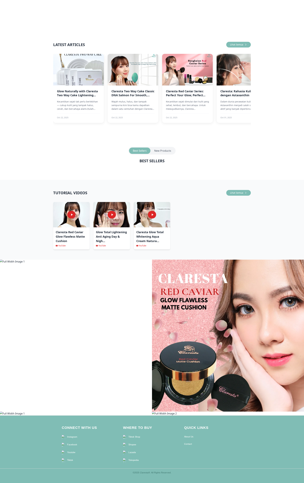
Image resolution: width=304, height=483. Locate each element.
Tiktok (70, 460)
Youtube (71, 452)
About (236, 5)
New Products (162, 150)
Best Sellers (140, 150)
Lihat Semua (236, 44)
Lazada (132, 452)
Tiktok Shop (134, 437)
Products (212, 5)
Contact (247, 5)
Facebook (72, 444)
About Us (188, 436)
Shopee (132, 444)
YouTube (62, 245)
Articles (225, 5)
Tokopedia (133, 460)
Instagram (72, 437)
